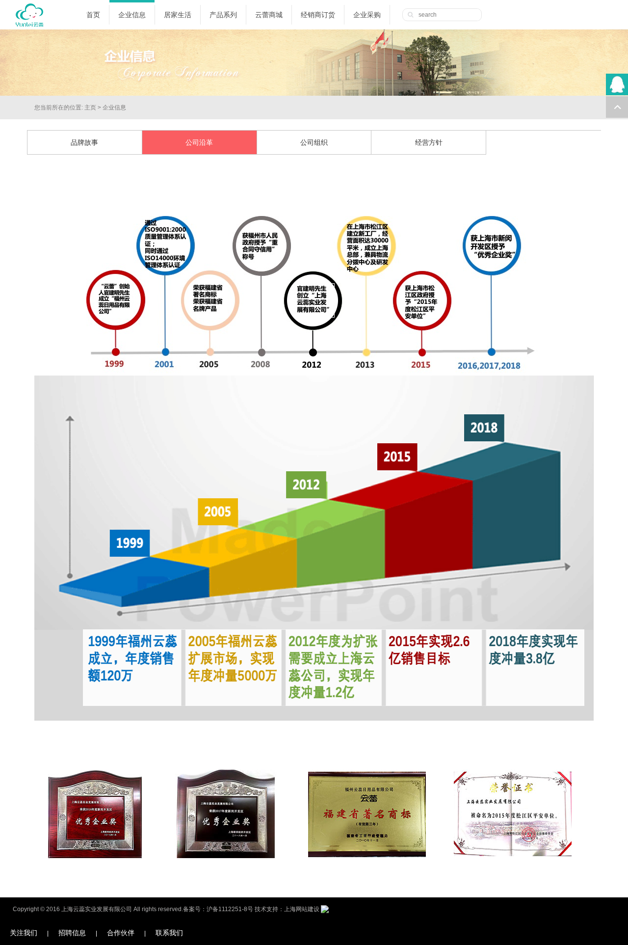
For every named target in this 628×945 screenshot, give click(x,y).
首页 (93, 15)
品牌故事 (84, 142)
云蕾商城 (269, 15)
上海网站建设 (301, 909)
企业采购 (367, 15)
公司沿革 (199, 142)
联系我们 (169, 933)
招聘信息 (72, 933)
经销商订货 (318, 15)
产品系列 (223, 15)
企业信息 (132, 15)
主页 (90, 107)
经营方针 (429, 142)
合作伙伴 (120, 933)
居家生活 (177, 15)
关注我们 (23, 933)
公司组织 (314, 142)
